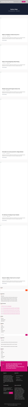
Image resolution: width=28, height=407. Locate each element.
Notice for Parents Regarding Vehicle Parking (10, 61)
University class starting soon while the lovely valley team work (9, 297)
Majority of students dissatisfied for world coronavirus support (9, 299)
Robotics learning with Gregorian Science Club (11, 88)
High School (2, 352)
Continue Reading (4, 40)
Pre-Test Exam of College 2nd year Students (10, 214)
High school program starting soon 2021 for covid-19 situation (9, 298)
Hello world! (9, 306)
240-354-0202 (18, 377)
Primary (2, 328)
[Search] (26, 335)
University (2, 357)
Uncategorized (3, 330)
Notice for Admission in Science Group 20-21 (10, 34)
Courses (24, 1)
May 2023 (2, 318)
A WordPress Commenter (4, 306)
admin (2, 313)
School (2, 329)
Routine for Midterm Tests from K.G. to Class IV (11, 277)
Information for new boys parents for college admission (12, 151)
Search (2, 287)
